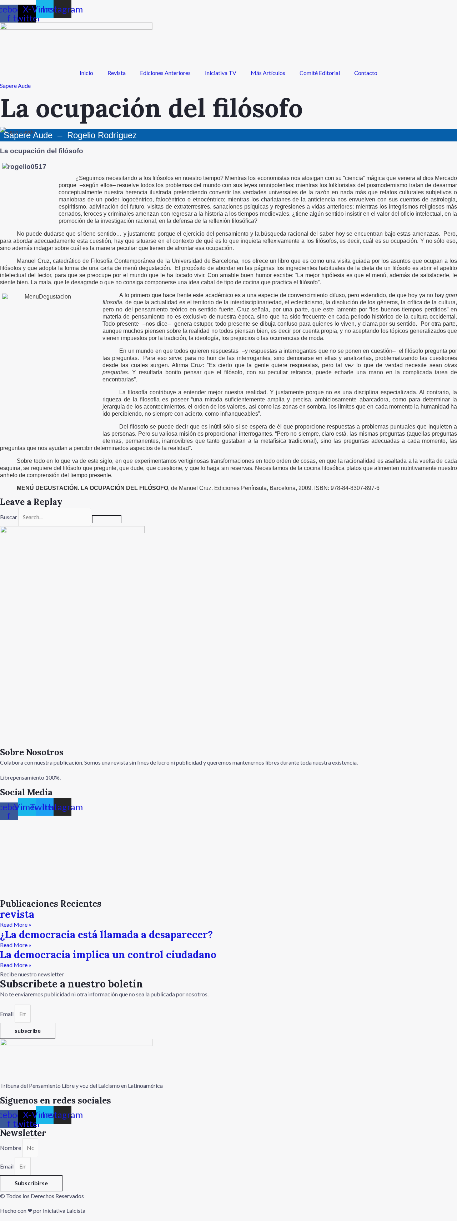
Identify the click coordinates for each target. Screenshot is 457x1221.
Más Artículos (268, 72)
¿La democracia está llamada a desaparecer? (106, 934)
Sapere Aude (15, 85)
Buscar (8, 517)
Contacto (365, 72)
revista (17, 914)
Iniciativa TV (220, 72)
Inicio (86, 72)
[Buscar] (106, 519)
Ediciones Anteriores (165, 72)
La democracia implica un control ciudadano (108, 954)
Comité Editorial (320, 72)
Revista (116, 72)
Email (7, 1013)
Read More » (15, 924)
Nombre (11, 1147)
